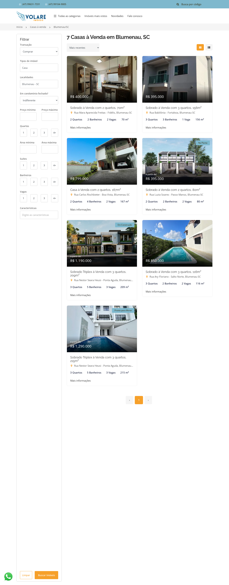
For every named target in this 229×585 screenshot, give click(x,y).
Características (28, 208)
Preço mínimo (28, 109)
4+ (54, 132)
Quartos (24, 126)
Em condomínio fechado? (34, 93)
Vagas (23, 191)
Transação (26, 44)
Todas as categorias (69, 16)
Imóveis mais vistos (95, 16)
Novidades (117, 16)
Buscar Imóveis (46, 575)
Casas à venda (38, 27)
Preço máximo (50, 109)
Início (19, 27)
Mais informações (80, 127)
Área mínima (27, 142)
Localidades (26, 77)
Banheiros (25, 175)
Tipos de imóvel (29, 61)
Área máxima (49, 142)
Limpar (26, 575)
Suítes (23, 158)
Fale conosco (134, 16)
